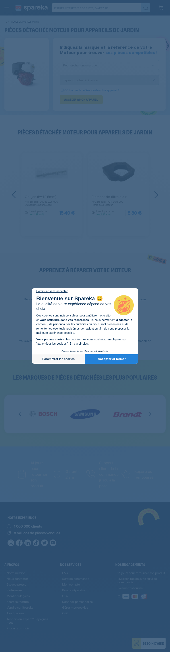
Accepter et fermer (112, 359)
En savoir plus (79, 343)
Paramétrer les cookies (58, 359)
